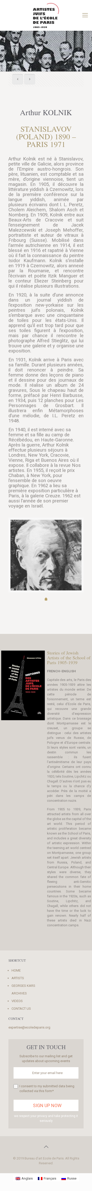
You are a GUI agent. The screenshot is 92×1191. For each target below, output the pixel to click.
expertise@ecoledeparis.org (29, 1027)
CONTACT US (21, 1008)
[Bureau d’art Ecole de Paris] (46, 15)
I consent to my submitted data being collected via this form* (46, 1088)
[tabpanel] (46, 564)
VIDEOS (17, 1001)
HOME (16, 970)
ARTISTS (18, 978)
